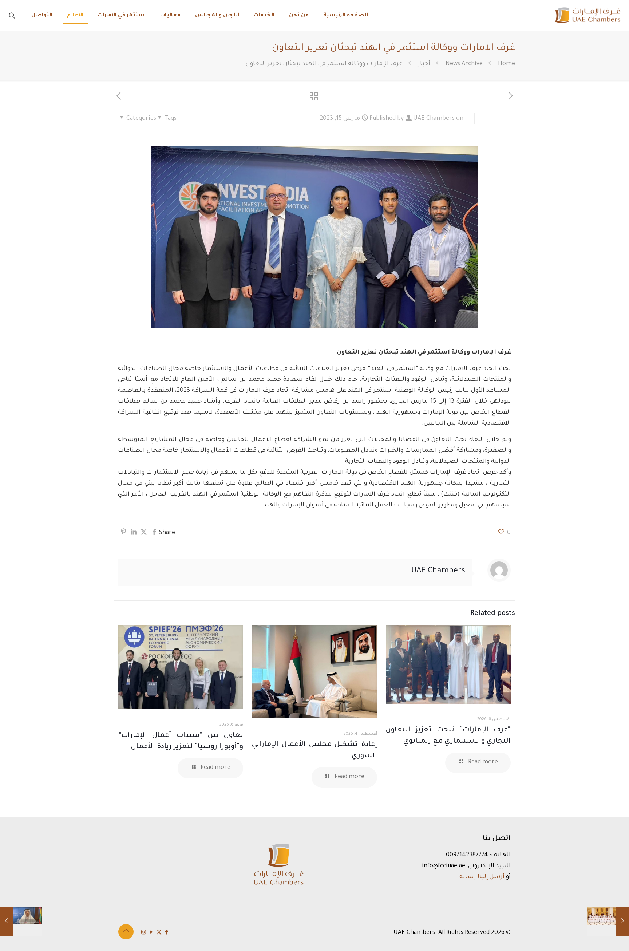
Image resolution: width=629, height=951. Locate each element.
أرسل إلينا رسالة (482, 877)
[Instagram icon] (143, 933)
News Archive (464, 64)
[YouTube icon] (151, 933)
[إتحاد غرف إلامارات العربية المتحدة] (587, 15)
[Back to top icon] (126, 931)
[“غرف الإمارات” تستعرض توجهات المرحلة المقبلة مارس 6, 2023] (608, 921)
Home (506, 64)
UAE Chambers (434, 118)
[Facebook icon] (166, 933)
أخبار (424, 64)
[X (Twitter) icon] (159, 933)
